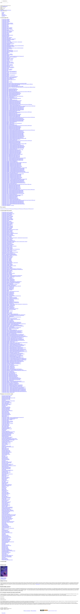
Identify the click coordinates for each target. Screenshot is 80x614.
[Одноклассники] (31, 208)
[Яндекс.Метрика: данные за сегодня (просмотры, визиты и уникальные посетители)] (33, 610)
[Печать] (4, 579)
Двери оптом (3, 577)
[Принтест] (7, 208)
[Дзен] (2, 208)
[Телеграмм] (17, 208)
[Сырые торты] (46, 610)
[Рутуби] (12, 208)
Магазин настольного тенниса (52, 610)
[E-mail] (1, 579)
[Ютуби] (21, 208)
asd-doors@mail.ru (4, 6)
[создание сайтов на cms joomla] (42, 610)
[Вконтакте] (26, 208)
